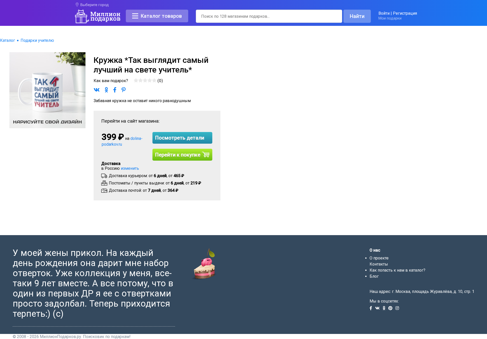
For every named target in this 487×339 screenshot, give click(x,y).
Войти (384, 13)
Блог (374, 276)
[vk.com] (379, 308)
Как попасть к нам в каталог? (397, 270)
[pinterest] (391, 308)
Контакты (379, 264)
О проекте (379, 258)
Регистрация (405, 13)
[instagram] (398, 308)
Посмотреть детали (179, 138)
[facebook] (372, 308)
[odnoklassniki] (385, 308)
